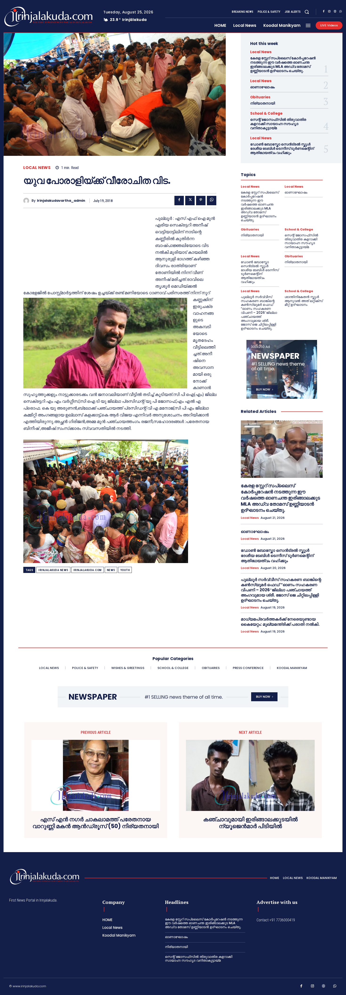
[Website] (335, 12)
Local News (37, 168)
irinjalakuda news (53, 570)
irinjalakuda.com (87, 570)
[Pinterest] (200, 200)
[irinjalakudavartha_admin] (27, 201)
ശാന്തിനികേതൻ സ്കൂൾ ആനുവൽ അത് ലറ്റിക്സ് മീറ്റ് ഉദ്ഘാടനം (304, 300)
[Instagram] (329, 12)
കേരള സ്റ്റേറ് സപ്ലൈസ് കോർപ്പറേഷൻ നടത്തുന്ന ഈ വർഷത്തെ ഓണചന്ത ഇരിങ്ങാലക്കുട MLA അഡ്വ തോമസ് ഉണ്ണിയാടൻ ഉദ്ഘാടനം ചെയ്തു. (283, 64)
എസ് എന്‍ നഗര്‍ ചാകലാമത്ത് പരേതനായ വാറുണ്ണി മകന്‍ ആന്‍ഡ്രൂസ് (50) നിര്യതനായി (95, 823)
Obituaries (260, 97)
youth (125, 570)
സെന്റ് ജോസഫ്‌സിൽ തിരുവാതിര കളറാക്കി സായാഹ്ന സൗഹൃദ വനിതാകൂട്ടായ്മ (278, 123)
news (111, 570)
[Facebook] (323, 12)
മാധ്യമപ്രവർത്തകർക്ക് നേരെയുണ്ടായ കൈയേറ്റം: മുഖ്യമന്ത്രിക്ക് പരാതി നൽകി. (280, 621)
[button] (306, 11)
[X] (190, 200)
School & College (266, 113)
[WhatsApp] (340, 12)
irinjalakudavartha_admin (61, 201)
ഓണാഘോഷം (262, 87)
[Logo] (29, 17)
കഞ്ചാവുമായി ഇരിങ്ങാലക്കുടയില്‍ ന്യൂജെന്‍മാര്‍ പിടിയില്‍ (250, 823)
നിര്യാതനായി (262, 103)
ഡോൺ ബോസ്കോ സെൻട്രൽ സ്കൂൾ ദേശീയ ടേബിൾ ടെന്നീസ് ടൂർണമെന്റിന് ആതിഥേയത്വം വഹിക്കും (282, 148)
